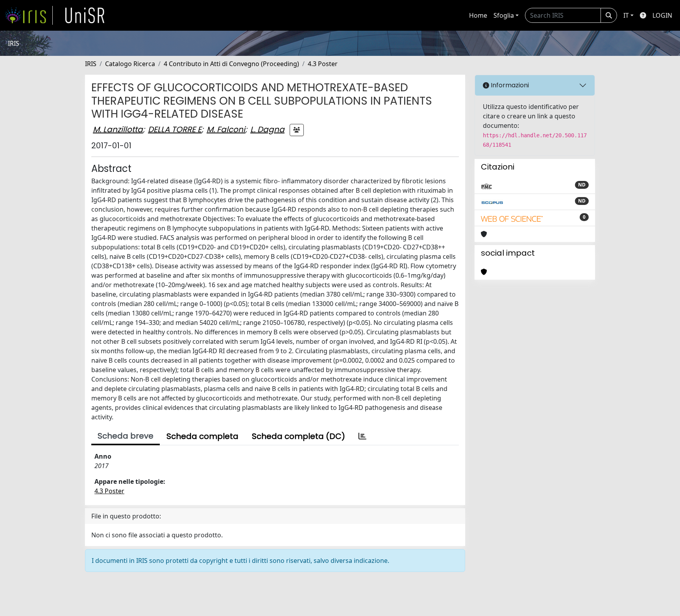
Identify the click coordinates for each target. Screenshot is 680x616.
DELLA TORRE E (174, 129)
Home (478, 15)
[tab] (362, 436)
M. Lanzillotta (118, 129)
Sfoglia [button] (503, 15)
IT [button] (626, 15)
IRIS (90, 63)
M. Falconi (226, 129)
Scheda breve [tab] (125, 435)
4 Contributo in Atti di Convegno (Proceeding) (231, 63)
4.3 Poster (323, 63)
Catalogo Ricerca (130, 63)
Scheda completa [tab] (202, 436)
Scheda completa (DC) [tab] (298, 436)
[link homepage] (29, 15)
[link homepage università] (85, 15)
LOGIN (662, 15)
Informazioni (509, 85)
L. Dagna (267, 129)
